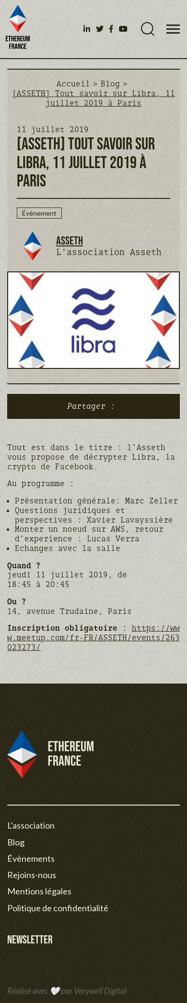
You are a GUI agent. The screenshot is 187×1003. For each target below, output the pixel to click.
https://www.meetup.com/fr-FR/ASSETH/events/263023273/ (93, 637)
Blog (110, 83)
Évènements (31, 858)
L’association (31, 825)
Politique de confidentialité (57, 908)
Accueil (73, 83)
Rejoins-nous (31, 874)
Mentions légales (39, 891)
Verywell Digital (100, 991)
